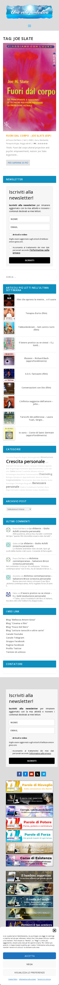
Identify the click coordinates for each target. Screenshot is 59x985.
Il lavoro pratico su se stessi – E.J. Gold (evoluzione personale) (32, 594)
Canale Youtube (14, 634)
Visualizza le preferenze (29, 972)
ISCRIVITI (29, 260)
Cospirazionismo (13, 480)
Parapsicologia (12, 143)
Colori (26, 466)
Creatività (26, 471)
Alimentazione (46, 457)
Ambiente (24, 469)
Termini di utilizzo (44, 979)
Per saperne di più (18, 162)
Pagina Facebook (15, 644)
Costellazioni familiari (35, 487)
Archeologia (11, 474)
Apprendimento (29, 477)
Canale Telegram (15, 637)
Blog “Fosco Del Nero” (17, 626)
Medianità (44, 140)
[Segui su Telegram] (43, 774)
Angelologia (15, 469)
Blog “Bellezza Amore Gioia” (21, 619)
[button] (54, 930)
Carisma (9, 457)
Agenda (48, 466)
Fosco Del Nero (14, 140)
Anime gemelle (34, 457)
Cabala (22, 490)
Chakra (23, 487)
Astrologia (10, 483)
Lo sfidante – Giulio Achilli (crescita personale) (31, 530)
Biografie (28, 483)
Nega (29, 964)
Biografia (17, 457)
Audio (50, 480)
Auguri (24, 457)
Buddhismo (44, 490)
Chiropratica (18, 466)
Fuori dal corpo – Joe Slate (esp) (28, 135)
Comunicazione (32, 474)
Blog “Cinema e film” (17, 623)
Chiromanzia (26, 480)
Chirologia (19, 483)
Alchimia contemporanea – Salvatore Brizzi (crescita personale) (31, 561)
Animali (18, 471)
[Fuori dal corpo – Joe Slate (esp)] (29, 87)
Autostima (20, 474)
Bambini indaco (32, 490)
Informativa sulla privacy (27, 979)
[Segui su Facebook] (19, 774)
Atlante (46, 477)
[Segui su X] (37, 774)
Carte (12, 471)
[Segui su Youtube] (31, 774)
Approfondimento (36, 469)
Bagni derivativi (12, 490)
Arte (7, 469)
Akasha (44, 480)
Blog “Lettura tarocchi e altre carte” (25, 630)
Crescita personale (25, 461)
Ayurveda (36, 480)
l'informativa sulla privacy (31, 251)
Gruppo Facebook (15, 641)
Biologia (9, 477)
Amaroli (39, 477)
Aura (37, 140)
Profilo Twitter (13, 648)
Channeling (45, 474)
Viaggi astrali (25, 143)
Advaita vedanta (37, 471)
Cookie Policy (12, 979)
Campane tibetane (37, 466)
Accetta (29, 955)
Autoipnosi (17, 477)
